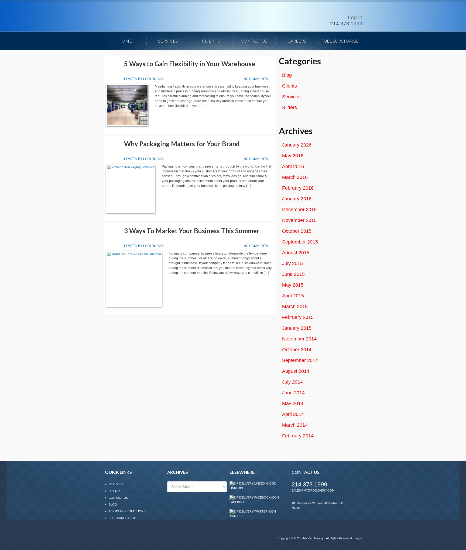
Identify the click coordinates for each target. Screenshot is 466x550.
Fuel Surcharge (122, 518)
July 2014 (292, 382)
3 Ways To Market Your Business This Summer (191, 231)
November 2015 (299, 220)
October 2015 (296, 231)
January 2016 (296, 198)
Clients (289, 86)
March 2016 (295, 177)
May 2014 (292, 403)
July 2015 (292, 263)
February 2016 (298, 188)
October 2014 (296, 349)
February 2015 (298, 317)
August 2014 (295, 371)
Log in (358, 538)
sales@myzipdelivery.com (313, 490)
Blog (287, 75)
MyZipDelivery (151, 17)
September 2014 (300, 360)
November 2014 (299, 339)
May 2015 (292, 285)
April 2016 (293, 166)
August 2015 (295, 252)
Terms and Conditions (127, 511)
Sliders (289, 107)
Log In (355, 17)
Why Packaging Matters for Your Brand (182, 144)
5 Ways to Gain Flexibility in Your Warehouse (189, 64)
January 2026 (296, 145)
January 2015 (296, 328)
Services (291, 96)
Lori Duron (153, 79)
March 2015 (295, 306)
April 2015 (293, 295)
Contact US (118, 497)
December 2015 (299, 209)
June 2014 (293, 392)
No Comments (256, 79)
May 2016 (292, 155)
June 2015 (293, 274)
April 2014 (293, 414)
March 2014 (295, 425)
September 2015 (300, 242)
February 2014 (298, 435)
